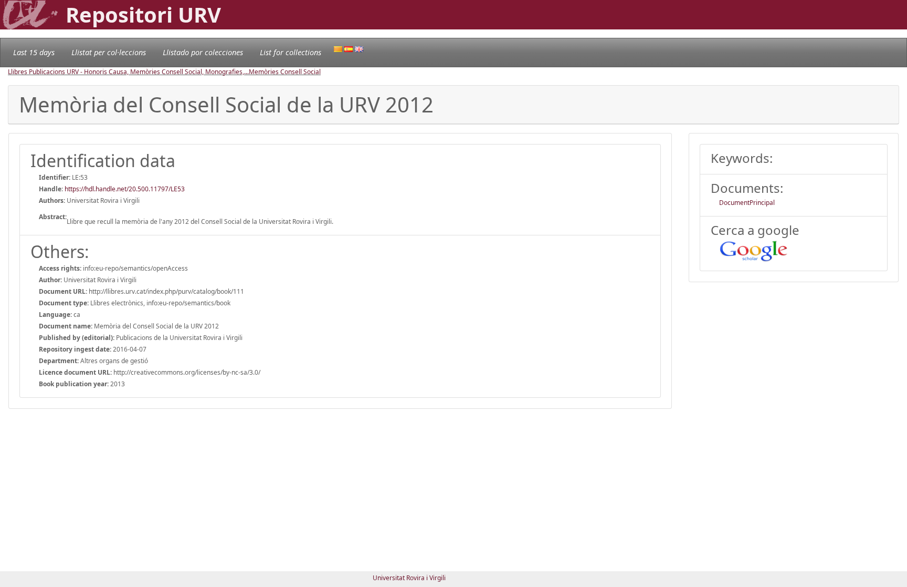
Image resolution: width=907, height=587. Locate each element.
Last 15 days (34, 52)
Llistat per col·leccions (108, 52)
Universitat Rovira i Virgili (409, 577)
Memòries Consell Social (285, 71)
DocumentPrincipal (747, 202)
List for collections (290, 52)
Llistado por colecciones (203, 52)
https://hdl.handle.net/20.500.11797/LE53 (125, 188)
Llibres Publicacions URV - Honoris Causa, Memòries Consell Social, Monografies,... (128, 71)
